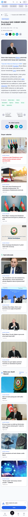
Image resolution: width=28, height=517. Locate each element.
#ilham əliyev (11, 100)
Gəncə (18, 57)
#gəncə (11, 102)
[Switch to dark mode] (20, 2)
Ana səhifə (4, 6)
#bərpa (17, 102)
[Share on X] (10, 34)
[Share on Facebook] (6, 34)
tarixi (22, 79)
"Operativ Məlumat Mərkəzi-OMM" (11, 64)
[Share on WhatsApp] (13, 34)
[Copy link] (20, 34)
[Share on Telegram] (17, 34)
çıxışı (14, 70)
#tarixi (18, 100)
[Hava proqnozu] (17, 2)
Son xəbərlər (13, 6)
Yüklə (14, 507)
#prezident (4, 102)
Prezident (16, 66)
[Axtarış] (13, 2)
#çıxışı (22, 102)
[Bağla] (25, 503)
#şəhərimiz (9, 105)
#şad (3, 105)
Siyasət (21, 6)
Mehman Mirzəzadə (7, 30)
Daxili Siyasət (5, 19)
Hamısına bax (21, 373)
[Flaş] (12, 513)
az (24, 2)
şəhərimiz (4, 86)
